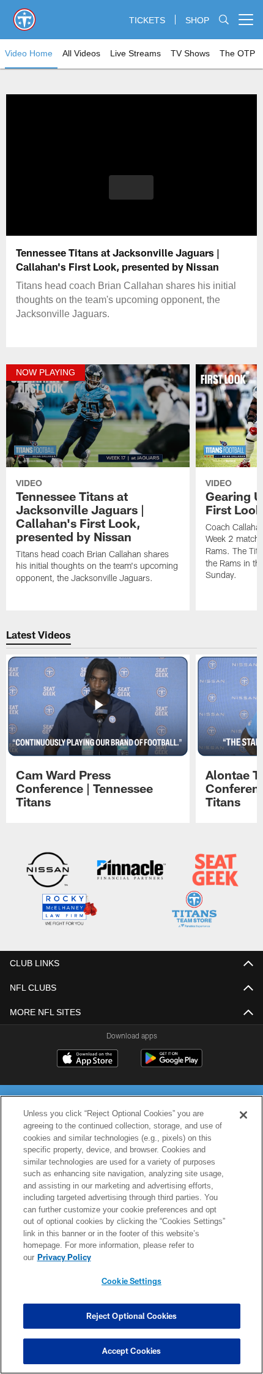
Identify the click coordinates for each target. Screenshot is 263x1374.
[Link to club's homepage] (24, 14)
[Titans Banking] (131, 871)
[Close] (243, 1127)
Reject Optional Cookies (131, 1316)
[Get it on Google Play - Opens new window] (171, 1063)
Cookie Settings (131, 1281)
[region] (131, 1241)
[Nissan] (48, 871)
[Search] (224, 20)
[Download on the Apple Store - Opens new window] (87, 1058)
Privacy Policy (158, 1257)
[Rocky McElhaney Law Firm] (69, 910)
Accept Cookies (131, 1351)
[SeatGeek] (215, 871)
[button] (131, 187)
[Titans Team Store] (194, 910)
